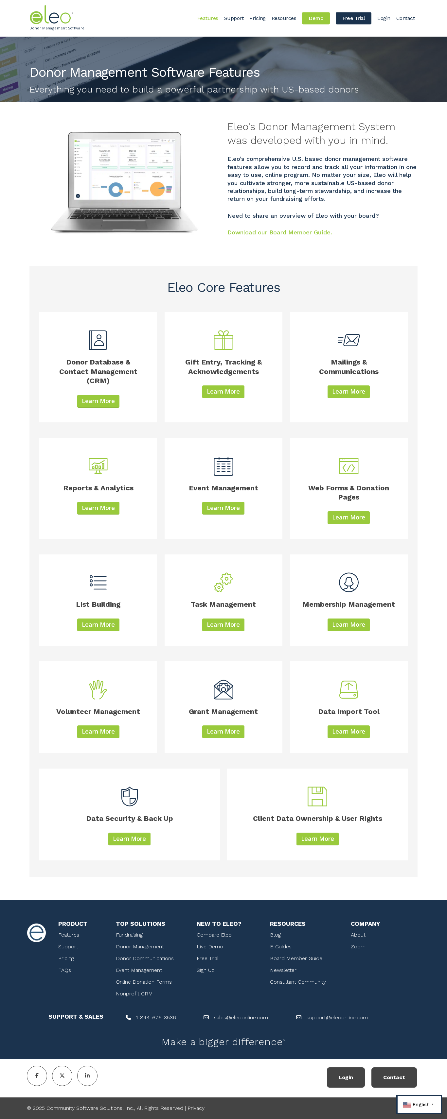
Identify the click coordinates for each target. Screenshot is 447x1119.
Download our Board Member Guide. (279, 232)
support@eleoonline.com (337, 1017)
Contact (394, 1077)
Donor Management (140, 946)
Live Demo (210, 946)
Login (346, 1077)
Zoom (358, 946)
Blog (275, 935)
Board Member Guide (296, 958)
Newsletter (283, 970)
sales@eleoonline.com (241, 1017)
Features (68, 935)
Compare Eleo (214, 935)
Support (68, 946)
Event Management (139, 970)
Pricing (66, 958)
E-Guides (281, 946)
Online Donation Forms (144, 982)
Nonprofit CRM (134, 994)
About (358, 935)
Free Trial (208, 958)
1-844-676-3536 (156, 1017)
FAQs (64, 970)
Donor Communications (145, 958)
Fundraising (129, 935)
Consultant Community (298, 982)
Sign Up (206, 970)
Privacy (196, 1108)
